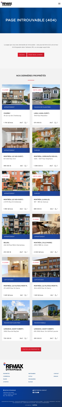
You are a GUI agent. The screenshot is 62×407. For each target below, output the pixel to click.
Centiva (34, 405)
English (56, 376)
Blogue (30, 381)
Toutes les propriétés (31, 349)
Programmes (32, 379)
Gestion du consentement (42, 402)
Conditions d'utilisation (29, 402)
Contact (56, 373)
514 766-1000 (9, 395)
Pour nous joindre (36, 54)
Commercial (6, 376)
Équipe (5, 379)
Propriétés (6, 373)
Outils (30, 376)
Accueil (22, 54)
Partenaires (31, 373)
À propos (5, 381)
